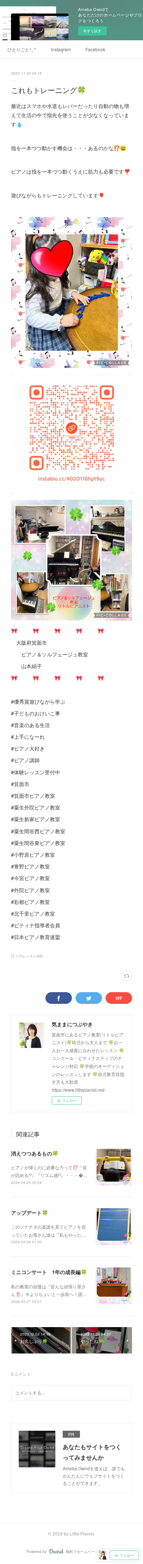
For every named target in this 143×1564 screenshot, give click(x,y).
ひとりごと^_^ (21, 49)
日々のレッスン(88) (27, 955)
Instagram (61, 49)
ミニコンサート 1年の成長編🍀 (49, 1272)
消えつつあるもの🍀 (34, 1153)
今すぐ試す (92, 30)
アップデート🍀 (29, 1212)
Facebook (95, 49)
